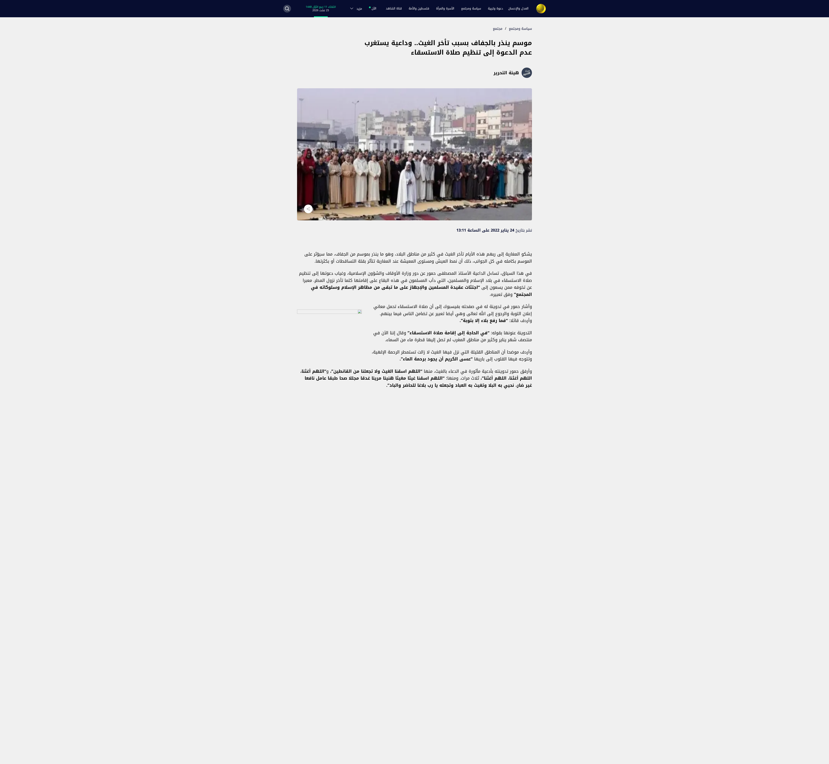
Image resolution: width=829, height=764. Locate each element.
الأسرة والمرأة (445, 8)
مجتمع (497, 28)
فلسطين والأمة (419, 8)
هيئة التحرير (506, 73)
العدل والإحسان (518, 8)
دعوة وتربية (495, 8)
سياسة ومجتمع (471, 8)
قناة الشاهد (394, 8)
